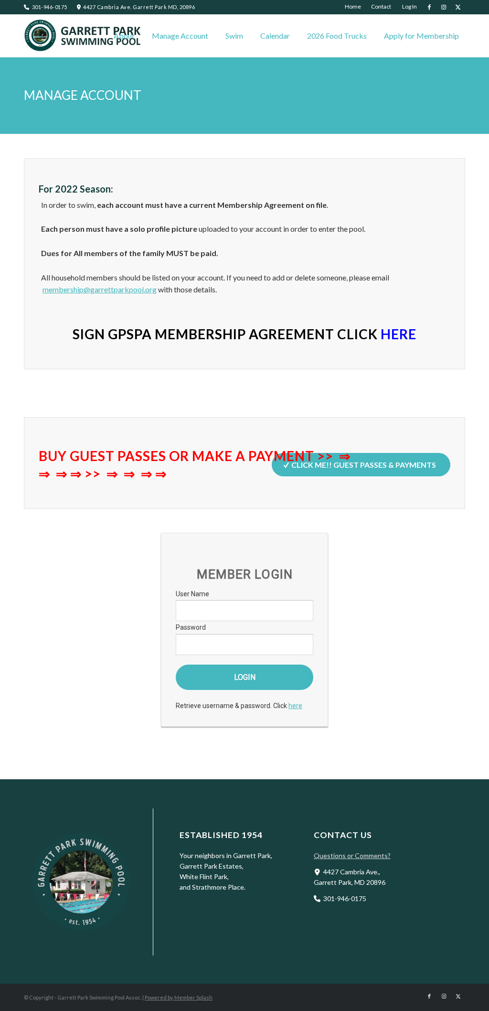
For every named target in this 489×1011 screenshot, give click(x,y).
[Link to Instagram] (443, 7)
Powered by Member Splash (179, 997)
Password (191, 627)
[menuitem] (353, 6)
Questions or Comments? (352, 855)
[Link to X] (458, 7)
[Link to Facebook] (429, 7)
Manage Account (82, 95)
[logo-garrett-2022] (83, 35)
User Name (192, 594)
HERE (398, 334)
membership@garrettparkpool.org (100, 289)
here (295, 706)
